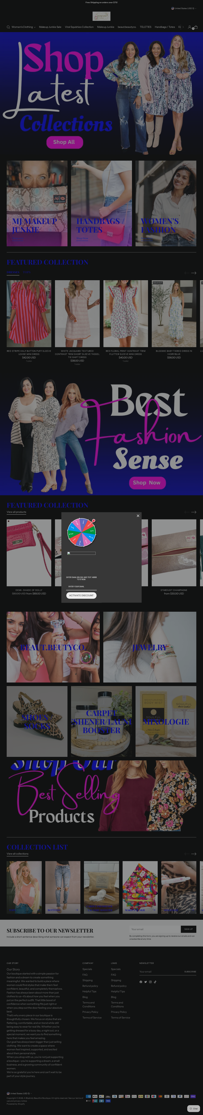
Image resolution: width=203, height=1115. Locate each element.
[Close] (138, 515)
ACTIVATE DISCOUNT (81, 595)
